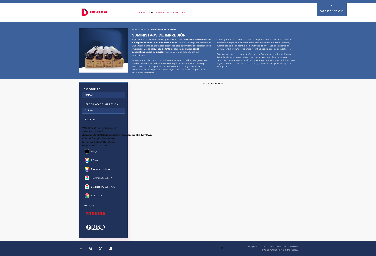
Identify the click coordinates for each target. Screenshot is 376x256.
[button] (144, 12)
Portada (135, 29)
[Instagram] (91, 248)
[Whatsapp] (100, 248)
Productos (145, 29)
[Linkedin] (110, 248)
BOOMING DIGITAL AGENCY (285, 250)
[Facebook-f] (81, 248)
